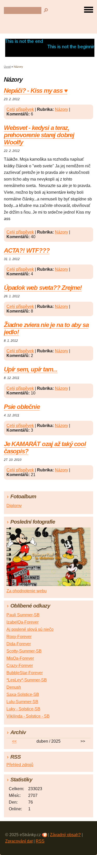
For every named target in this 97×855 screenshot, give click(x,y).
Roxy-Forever (19, 636)
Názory (61, 109)
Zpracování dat (19, 841)
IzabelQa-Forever (22, 622)
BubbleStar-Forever (24, 673)
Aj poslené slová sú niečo (30, 629)
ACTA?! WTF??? (26, 250)
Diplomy (14, 505)
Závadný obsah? (65, 835)
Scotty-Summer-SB (24, 651)
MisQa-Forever (20, 658)
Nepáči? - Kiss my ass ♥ (35, 90)
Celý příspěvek (20, 109)
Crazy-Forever (19, 665)
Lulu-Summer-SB (22, 701)
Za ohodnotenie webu (26, 591)
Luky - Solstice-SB (23, 709)
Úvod (7, 66)
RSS (40, 841)
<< (14, 741)
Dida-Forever (18, 644)
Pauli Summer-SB (23, 615)
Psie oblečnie (22, 406)
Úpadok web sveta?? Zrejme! (43, 287)
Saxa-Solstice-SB (22, 694)
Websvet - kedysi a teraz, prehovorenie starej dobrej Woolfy (39, 135)
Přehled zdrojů (19, 765)
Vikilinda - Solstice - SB (28, 716)
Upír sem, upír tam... (30, 369)
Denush (13, 687)
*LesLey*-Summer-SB (26, 680)
